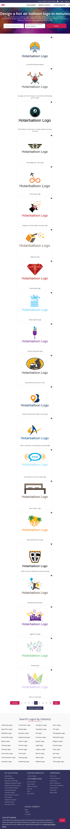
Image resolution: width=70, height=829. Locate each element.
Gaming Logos (23, 757)
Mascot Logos (40, 753)
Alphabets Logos (6, 733)
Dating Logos (23, 729)
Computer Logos (6, 761)
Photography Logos (59, 733)
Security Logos (57, 745)
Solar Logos (56, 749)
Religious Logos (58, 741)
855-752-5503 (51, 1)
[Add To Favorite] (51, 37)
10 (50, 703)
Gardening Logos (24, 761)
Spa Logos (56, 753)
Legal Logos (39, 745)
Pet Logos (56, 729)
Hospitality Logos (41, 729)
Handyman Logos (41, 725)
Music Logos (57, 725)
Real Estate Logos (58, 737)
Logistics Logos (40, 749)
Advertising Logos (7, 725)
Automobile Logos (7, 737)
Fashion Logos (23, 741)
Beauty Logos (5, 741)
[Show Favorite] (57, 1)
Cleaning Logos (6, 749)
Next (56, 703)
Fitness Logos (23, 749)
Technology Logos (58, 761)
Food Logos (22, 753)
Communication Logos (8, 757)
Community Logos (7, 753)
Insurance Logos (41, 737)
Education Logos (24, 733)
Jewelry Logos (40, 741)
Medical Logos (40, 761)
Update (56, 26)
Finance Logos (23, 745)
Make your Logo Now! (35, 708)
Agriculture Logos (6, 729)
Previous (15, 703)
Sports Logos (57, 757)
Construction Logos (25, 725)
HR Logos (39, 733)
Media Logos (40, 757)
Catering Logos (6, 745)
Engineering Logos (24, 737)
